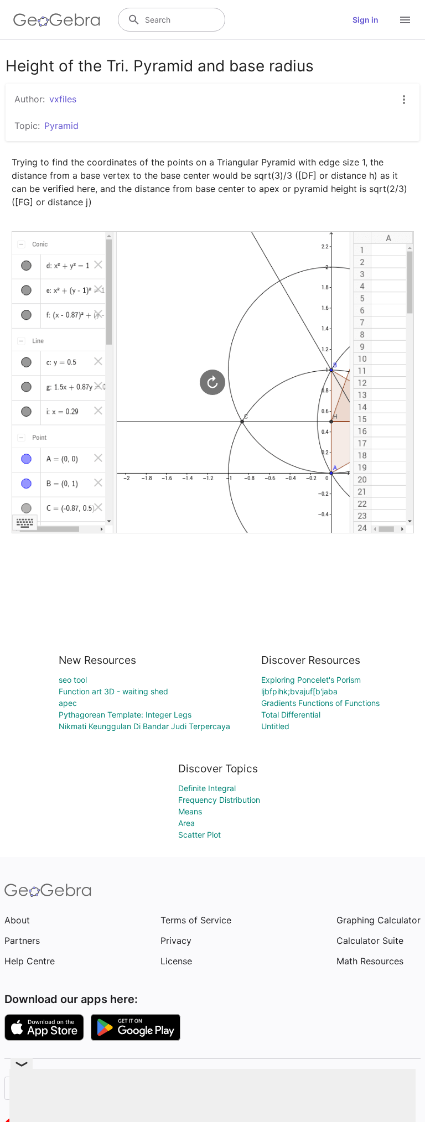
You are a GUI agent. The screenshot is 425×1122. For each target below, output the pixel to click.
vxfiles (62, 99)
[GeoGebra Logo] (56, 20)
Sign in (366, 19)
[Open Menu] (405, 20)
